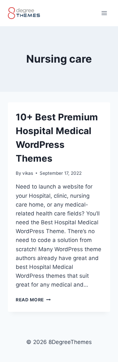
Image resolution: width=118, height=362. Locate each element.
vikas (27, 173)
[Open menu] (104, 13)
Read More (33, 299)
